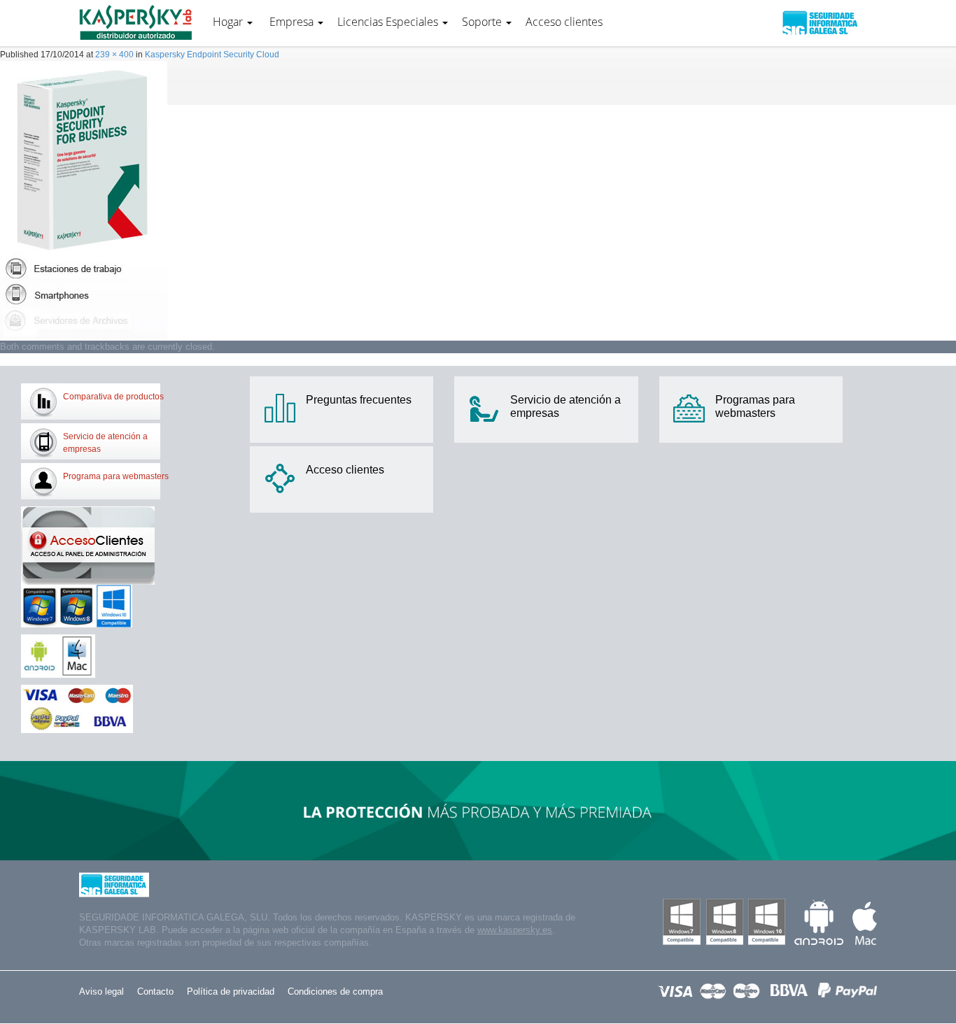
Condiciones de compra (335, 991)
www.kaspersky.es (514, 930)
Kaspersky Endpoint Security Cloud (212, 54)
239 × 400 (114, 54)
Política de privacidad (230, 991)
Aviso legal (101, 991)
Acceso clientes (564, 21)
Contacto (155, 991)
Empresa (291, 21)
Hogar (229, 21)
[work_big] (83, 200)
